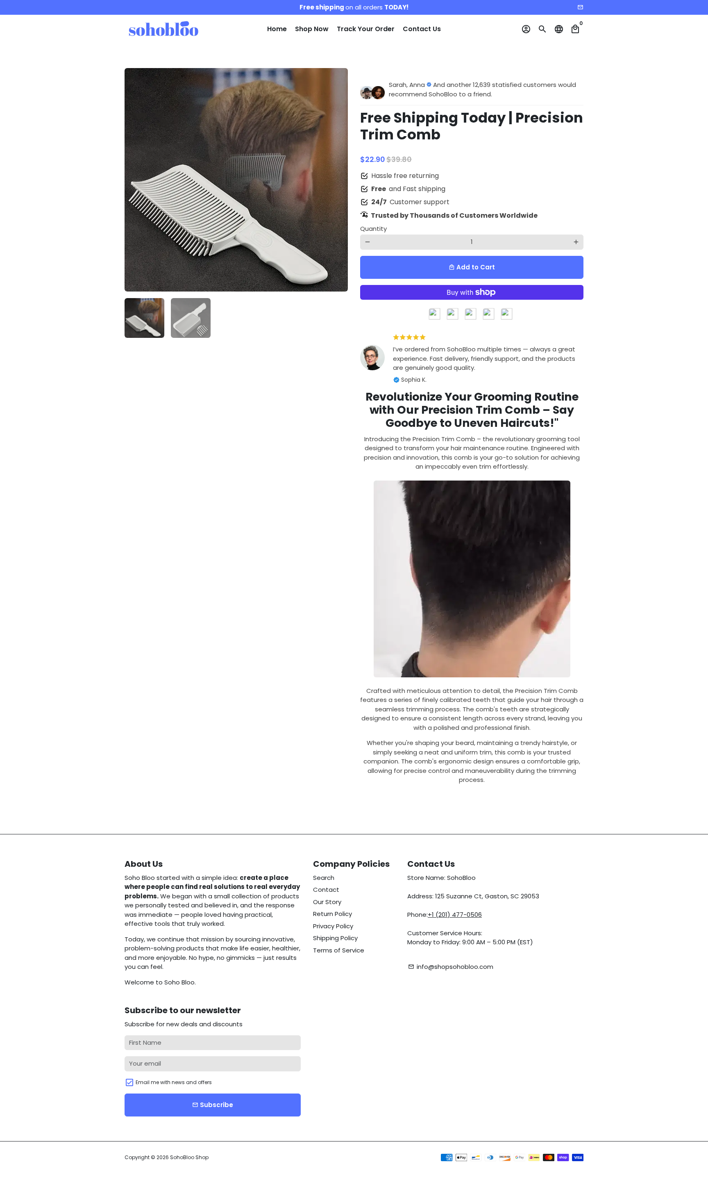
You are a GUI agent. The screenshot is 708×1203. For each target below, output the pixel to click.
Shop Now (312, 29)
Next (337, 180)
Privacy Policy (333, 926)
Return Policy (332, 913)
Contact (326, 889)
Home (277, 29)
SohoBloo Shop (189, 1157)
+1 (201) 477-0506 (455, 914)
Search (323, 877)
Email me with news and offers (174, 1082)
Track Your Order (366, 29)
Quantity (373, 228)
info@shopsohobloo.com (450, 966)
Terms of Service (338, 950)
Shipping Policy (335, 938)
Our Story (327, 902)
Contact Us (422, 29)
